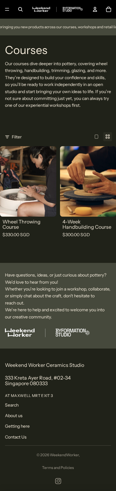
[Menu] (7, 9)
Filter (17, 137)
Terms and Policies (58, 467)
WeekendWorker (64, 455)
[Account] (95, 9)
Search (12, 405)
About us (14, 415)
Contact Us (16, 437)
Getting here (17, 426)
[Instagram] (58, 481)
